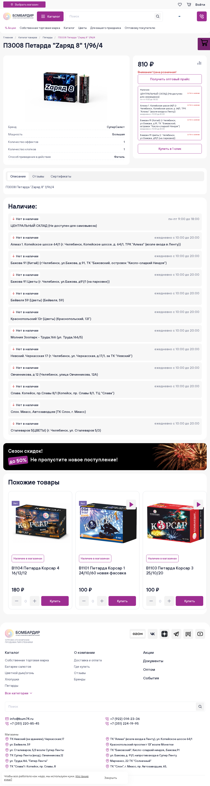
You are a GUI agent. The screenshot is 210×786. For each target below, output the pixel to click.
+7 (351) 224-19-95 (124, 723)
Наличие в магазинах (28, 558)
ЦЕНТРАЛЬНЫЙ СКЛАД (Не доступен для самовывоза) (54, 225)
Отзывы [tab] (38, 176)
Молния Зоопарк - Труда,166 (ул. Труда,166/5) (47, 337)
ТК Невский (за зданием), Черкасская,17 (37, 739)
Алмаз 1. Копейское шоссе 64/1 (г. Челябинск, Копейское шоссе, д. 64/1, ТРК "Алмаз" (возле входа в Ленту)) (96, 244)
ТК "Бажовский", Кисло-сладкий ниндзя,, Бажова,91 (144, 750)
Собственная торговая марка (40, 27)
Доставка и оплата (88, 660)
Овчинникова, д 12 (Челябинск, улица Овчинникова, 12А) (54, 374)
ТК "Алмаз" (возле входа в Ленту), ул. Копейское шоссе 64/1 (151, 739)
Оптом (149, 669)
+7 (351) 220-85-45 (24, 723)
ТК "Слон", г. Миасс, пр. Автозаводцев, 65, (138, 766)
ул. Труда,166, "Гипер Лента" (29, 760)
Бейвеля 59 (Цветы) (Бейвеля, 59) (37, 300)
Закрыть (110, 778)
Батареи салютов (18, 666)
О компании (84, 652)
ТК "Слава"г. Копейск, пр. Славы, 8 (33, 766)
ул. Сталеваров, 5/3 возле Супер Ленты (37, 750)
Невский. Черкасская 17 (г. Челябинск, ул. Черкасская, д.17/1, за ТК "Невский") (71, 356)
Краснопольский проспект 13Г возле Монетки (141, 744)
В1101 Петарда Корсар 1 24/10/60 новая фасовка (102, 570)
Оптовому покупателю (140, 27)
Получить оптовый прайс (170, 79)
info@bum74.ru (21, 718)
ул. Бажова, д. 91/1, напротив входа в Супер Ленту (143, 755)
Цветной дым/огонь (19, 673)
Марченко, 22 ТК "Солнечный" (130, 760)
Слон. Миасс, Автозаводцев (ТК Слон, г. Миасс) (48, 411)
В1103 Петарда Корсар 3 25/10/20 (169, 570)
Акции (148, 652)
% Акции (10, 27)
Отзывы (80, 673)
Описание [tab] (18, 176)
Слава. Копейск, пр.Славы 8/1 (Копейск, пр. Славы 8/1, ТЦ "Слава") (62, 393)
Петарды (11, 685)
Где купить (82, 666)
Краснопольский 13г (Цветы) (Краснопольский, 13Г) (51, 319)
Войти (200, 4)
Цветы (82, 27)
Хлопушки (12, 679)
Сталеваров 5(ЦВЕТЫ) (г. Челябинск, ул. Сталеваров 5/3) (56, 430)
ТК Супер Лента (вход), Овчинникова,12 (36, 755)
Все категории (16, 693)
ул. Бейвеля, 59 (20, 744)
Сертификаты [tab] (61, 176)
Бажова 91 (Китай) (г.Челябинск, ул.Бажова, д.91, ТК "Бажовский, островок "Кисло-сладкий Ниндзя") (89, 263)
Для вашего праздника (105, 27)
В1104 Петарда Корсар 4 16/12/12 (35, 570)
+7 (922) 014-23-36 (125, 718)
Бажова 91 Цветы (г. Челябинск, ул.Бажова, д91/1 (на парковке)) (60, 281)
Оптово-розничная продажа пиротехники (19, 641)
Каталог (53, 16)
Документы (153, 661)
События (151, 678)
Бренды (79, 679)
